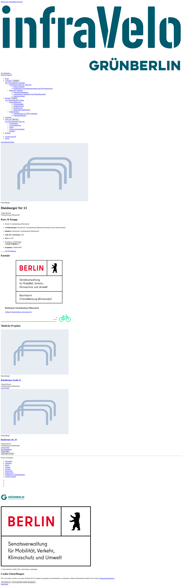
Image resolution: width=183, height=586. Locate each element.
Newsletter (8, 461)
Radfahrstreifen (19, 106)
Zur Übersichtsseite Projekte (14, 100)
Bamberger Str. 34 (9, 439)
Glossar (7, 467)
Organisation (13, 123)
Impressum (8, 471)
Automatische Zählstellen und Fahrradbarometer (30, 94)
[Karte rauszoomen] (4, 251)
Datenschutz (9, 473)
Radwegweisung (19, 96)
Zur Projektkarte (10, 251)
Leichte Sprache (10, 476)
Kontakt (12, 131)
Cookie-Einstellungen (12, 573)
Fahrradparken (14, 112)
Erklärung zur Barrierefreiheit (15, 475)
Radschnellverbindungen (22, 110)
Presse (11, 127)
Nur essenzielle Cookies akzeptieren (24, 582)
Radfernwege (18, 108)
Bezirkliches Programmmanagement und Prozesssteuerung (33, 88)
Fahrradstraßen (19, 104)
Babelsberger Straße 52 (11, 380)
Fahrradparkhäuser (20, 115)
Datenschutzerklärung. (107, 578)
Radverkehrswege (15, 102)
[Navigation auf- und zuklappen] (11, 73)
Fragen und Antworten (16, 129)
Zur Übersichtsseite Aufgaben (15, 83)
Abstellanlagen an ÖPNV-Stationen (25, 113)
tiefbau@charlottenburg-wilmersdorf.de (18, 312)
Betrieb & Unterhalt (16, 90)
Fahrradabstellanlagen (21, 92)
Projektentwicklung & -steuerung (20, 85)
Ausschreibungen (15, 125)
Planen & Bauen (19, 86)
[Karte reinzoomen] (2, 251)
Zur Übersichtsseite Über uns (15, 121)
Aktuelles (8, 463)
